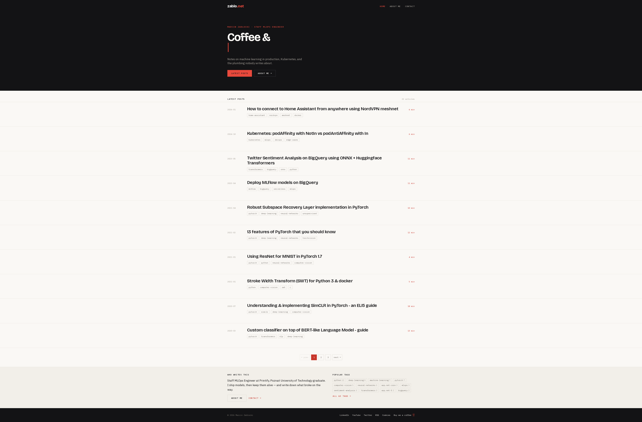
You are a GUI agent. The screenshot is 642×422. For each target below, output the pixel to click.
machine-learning (380, 380)
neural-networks (289, 213)
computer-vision (303, 263)
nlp (281, 336)
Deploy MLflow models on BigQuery (282, 182)
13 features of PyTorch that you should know (291, 231)
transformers (256, 169)
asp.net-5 (388, 390)
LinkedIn (344, 415)
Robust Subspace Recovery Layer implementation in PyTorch (307, 207)
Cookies (386, 415)
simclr (264, 312)
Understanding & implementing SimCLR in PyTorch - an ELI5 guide (312, 305)
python (293, 169)
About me (395, 6)
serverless (279, 189)
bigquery (271, 169)
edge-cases (292, 140)
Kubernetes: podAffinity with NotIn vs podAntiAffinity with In (307, 133)
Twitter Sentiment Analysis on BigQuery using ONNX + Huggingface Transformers (314, 160)
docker (297, 115)
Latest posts (239, 73)
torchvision (309, 238)
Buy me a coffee (402, 415)
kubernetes (254, 140)
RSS (377, 415)
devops (278, 140)
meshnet (286, 115)
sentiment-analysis (345, 390)
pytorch (253, 213)
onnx (283, 169)
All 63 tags (342, 396)
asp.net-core (389, 385)
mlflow (252, 189)
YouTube (356, 415)
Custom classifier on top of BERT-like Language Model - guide (307, 330)
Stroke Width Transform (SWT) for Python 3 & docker (300, 281)
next (337, 357)
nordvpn (273, 115)
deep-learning (268, 213)
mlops (268, 140)
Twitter (368, 415)
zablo (235, 6)
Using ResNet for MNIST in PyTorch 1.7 (284, 256)
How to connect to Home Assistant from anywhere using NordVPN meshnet (322, 108)
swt (283, 287)
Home (382, 6)
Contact (410, 6)
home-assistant (257, 115)
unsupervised (310, 213)
